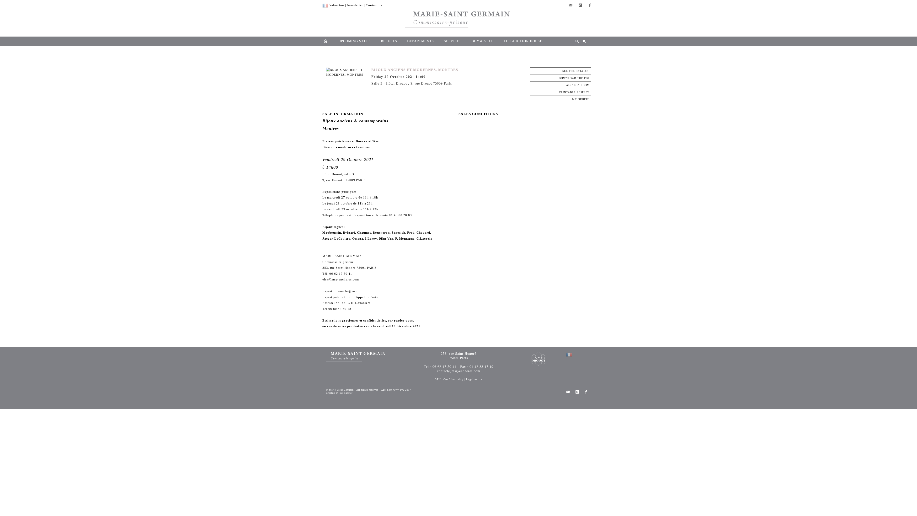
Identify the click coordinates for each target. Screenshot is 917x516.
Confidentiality (453, 379)
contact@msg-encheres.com (458, 371)
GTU (438, 379)
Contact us (374, 5)
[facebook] (590, 5)
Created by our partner (339, 393)
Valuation (336, 5)
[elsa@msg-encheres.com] (571, 5)
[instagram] (580, 5)
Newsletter (355, 5)
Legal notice (474, 379)
